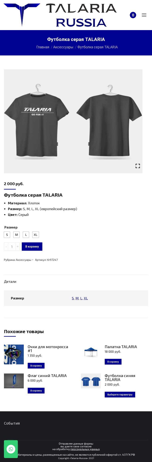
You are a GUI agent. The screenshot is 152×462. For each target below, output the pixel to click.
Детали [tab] (10, 281)
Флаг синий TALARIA (47, 375)
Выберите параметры (119, 394)
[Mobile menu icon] (144, 15)
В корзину (32, 246)
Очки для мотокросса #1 (48, 348)
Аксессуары (23, 259)
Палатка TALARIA (121, 347)
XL (86, 298)
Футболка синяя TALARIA (120, 377)
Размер (11, 227)
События (12, 423)
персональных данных (85, 449)
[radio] (7, 235)
